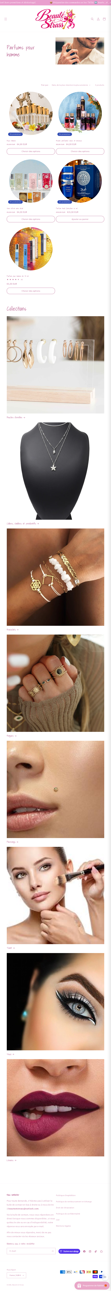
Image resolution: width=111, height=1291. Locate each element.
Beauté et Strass (18, 1285)
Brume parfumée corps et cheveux (69, 141)
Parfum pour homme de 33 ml (18, 276)
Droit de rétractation (65, 1207)
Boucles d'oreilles (14, 417)
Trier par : (45, 85)
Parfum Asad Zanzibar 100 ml (67, 208)
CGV (58, 1220)
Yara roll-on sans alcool (15, 208)
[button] (6, 19)
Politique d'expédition (66, 1195)
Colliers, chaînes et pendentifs (21, 523)
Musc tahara (11, 141)
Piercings (11, 841)
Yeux (9, 1054)
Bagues (10, 735)
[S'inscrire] (52, 1251)
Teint (9, 948)
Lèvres (10, 1160)
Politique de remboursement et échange (74, 1201)
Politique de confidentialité (68, 1213)
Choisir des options (31, 151)
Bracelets (11, 629)
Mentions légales (63, 1226)
